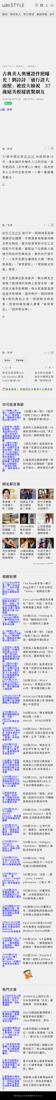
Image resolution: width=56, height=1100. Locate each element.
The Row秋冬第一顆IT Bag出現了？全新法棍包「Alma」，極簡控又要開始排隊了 (38, 589)
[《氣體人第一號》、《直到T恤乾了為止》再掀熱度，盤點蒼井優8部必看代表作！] (11, 415)
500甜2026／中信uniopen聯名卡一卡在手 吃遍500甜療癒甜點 (38, 862)
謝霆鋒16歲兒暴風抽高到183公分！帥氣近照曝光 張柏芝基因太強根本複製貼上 (39, 1083)
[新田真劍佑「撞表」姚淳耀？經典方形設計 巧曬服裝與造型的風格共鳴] (11, 798)
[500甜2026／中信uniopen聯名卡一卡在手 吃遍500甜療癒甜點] (11, 862)
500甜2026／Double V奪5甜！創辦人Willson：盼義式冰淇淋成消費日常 (38, 959)
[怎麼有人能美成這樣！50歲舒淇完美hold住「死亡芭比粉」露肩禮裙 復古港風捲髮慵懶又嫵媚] (11, 431)
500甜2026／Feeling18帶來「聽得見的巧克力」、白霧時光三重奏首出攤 (37, 621)
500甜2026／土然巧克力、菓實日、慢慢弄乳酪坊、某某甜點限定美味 (38, 829)
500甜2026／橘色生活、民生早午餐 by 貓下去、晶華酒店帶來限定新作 (38, 749)
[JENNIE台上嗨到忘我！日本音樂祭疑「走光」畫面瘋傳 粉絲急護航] (11, 1000)
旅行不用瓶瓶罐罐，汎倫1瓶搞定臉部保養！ (10, 530)
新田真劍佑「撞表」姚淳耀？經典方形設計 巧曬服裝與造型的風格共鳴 (38, 797)
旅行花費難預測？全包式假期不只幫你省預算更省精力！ (44, 505)
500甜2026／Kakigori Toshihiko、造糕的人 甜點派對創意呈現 (38, 846)
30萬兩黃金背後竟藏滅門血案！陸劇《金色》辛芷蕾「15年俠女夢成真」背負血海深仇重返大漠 (27, 554)
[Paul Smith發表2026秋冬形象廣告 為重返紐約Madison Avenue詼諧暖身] (11, 927)
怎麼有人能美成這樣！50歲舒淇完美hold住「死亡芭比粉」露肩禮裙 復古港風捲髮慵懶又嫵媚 (38, 433)
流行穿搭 (28, 14)
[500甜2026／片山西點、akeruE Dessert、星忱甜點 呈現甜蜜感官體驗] (11, 814)
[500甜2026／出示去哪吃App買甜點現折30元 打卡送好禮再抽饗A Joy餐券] (11, 781)
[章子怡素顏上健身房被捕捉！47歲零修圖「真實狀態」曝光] (11, 1065)
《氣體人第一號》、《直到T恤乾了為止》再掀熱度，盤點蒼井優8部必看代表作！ (38, 417)
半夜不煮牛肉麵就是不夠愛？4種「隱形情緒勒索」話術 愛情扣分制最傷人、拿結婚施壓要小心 (44, 554)
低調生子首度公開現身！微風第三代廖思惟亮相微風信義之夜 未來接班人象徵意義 (27, 505)
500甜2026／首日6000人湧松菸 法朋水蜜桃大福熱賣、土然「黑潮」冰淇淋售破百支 (38, 734)
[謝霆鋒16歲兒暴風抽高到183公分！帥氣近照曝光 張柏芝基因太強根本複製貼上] (11, 1081)
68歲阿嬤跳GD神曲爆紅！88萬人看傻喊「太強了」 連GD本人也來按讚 (38, 1032)
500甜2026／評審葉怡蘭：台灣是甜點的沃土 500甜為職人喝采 (36, 894)
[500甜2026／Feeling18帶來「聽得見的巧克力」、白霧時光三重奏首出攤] (11, 620)
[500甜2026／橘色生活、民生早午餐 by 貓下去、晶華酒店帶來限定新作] (11, 749)
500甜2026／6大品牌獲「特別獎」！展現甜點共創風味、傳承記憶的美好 (38, 943)
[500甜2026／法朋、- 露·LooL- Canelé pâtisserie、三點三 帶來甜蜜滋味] (11, 878)
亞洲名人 (32, 66)
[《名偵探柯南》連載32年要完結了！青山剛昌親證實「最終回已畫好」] (11, 1049)
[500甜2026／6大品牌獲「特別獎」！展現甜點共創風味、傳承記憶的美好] (11, 943)
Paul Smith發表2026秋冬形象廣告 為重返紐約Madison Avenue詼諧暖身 (38, 928)
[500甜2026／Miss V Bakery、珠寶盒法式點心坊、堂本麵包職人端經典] (11, 684)
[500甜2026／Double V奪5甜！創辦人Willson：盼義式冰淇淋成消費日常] (11, 959)
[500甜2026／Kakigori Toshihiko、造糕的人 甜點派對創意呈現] (11, 846)
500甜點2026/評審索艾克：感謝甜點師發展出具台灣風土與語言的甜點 (38, 910)
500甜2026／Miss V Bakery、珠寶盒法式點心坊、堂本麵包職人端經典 (38, 686)
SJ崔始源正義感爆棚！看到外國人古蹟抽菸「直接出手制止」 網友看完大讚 (38, 463)
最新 (5, 14)
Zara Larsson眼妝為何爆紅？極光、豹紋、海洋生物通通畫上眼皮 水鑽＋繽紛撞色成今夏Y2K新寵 (38, 605)
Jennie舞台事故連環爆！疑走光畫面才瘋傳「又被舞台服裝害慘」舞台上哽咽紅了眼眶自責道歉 (27, 530)
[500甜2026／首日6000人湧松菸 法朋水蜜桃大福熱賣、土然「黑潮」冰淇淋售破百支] (11, 733)
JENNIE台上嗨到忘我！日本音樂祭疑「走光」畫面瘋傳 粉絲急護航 (38, 1000)
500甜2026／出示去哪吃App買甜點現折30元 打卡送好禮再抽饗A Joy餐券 (38, 783)
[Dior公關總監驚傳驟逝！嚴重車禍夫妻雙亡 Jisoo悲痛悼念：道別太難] (11, 1016)
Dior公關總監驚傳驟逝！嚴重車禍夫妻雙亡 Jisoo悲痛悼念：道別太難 (38, 1018)
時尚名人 (15, 14)
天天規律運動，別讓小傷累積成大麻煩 (9, 554)
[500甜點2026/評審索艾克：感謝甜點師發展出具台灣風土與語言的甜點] (11, 911)
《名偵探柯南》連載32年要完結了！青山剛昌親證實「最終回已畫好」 (38, 1048)
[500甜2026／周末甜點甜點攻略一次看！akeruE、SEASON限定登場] (11, 717)
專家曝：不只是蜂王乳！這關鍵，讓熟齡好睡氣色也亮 (9, 505)
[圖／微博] (28, 127)
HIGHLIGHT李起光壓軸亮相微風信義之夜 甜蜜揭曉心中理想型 (38, 700)
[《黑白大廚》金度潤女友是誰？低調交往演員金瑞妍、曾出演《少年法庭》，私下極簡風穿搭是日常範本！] (11, 448)
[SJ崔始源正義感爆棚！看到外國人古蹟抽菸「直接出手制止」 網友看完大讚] (11, 464)
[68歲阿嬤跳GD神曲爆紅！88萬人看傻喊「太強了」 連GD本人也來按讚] (11, 1033)
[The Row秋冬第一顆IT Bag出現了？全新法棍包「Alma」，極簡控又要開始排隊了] (11, 587)
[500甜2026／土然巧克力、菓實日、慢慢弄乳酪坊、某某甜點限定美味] (11, 830)
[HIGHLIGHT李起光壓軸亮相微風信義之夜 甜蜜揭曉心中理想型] (11, 701)
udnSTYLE (7, 66)
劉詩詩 (7, 360)
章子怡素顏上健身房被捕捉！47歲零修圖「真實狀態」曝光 (38, 1065)
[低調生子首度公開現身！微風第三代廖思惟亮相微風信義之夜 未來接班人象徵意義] (11, 765)
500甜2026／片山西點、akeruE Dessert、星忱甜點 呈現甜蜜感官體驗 (38, 813)
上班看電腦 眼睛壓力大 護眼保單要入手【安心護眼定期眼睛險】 (44, 530)
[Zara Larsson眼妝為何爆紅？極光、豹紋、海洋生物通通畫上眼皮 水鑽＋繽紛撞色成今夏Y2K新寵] (11, 603)
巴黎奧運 (20, 360)
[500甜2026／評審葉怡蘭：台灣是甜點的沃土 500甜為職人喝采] (11, 895)
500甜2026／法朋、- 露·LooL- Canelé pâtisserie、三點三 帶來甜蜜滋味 (38, 880)
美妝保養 (41, 14)
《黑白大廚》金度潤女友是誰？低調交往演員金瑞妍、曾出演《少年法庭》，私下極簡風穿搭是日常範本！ (38, 451)
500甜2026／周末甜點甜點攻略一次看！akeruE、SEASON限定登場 (38, 718)
